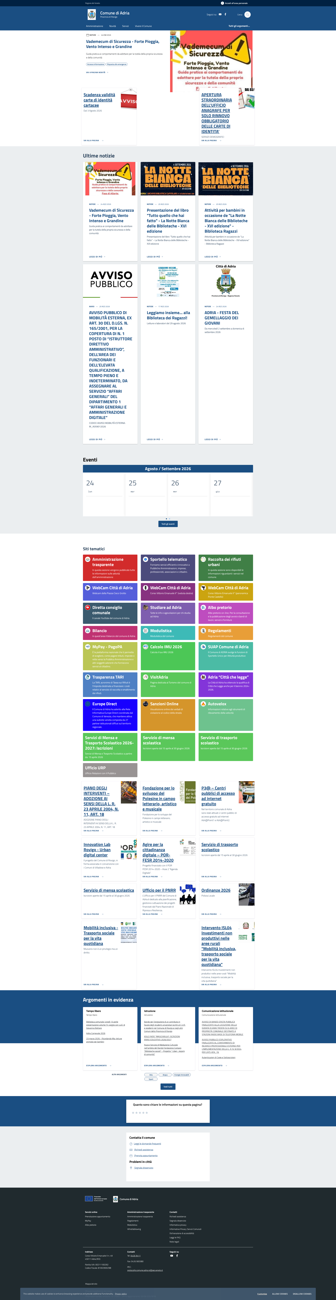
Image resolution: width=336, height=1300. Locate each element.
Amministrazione (94, 26)
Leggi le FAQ (175, 1237)
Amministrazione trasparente (140, 1216)
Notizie (92, 204)
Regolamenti (132, 1220)
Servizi (125, 26)
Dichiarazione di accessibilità (182, 1233)
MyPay (88, 1220)
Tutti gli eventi (168, 523)
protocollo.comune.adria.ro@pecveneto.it (145, 1270)
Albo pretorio (90, 1224)
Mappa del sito (91, 1283)
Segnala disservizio (178, 1220)
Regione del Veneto (92, 3)
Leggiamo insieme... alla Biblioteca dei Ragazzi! (168, 315)
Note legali (174, 1241)
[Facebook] (224, 14)
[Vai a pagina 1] (166, 518)
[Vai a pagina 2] (169, 518)
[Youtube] (219, 14)
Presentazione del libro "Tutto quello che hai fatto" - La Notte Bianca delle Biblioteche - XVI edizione (168, 220)
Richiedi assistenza (178, 1216)
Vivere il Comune (143, 26)
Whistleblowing (134, 1229)
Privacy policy (121, 1293)
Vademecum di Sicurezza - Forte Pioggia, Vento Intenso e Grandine (111, 215)
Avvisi (92, 306)
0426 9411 (136, 1255)
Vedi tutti (168, 1086)
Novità (112, 26)
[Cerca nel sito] (247, 14)
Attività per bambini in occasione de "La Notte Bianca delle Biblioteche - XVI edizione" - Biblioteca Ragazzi (226, 220)
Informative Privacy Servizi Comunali (185, 1229)
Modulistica (132, 1224)
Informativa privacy (178, 1224)
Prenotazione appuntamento (97, 1216)
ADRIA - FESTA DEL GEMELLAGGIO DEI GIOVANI (222, 317)
